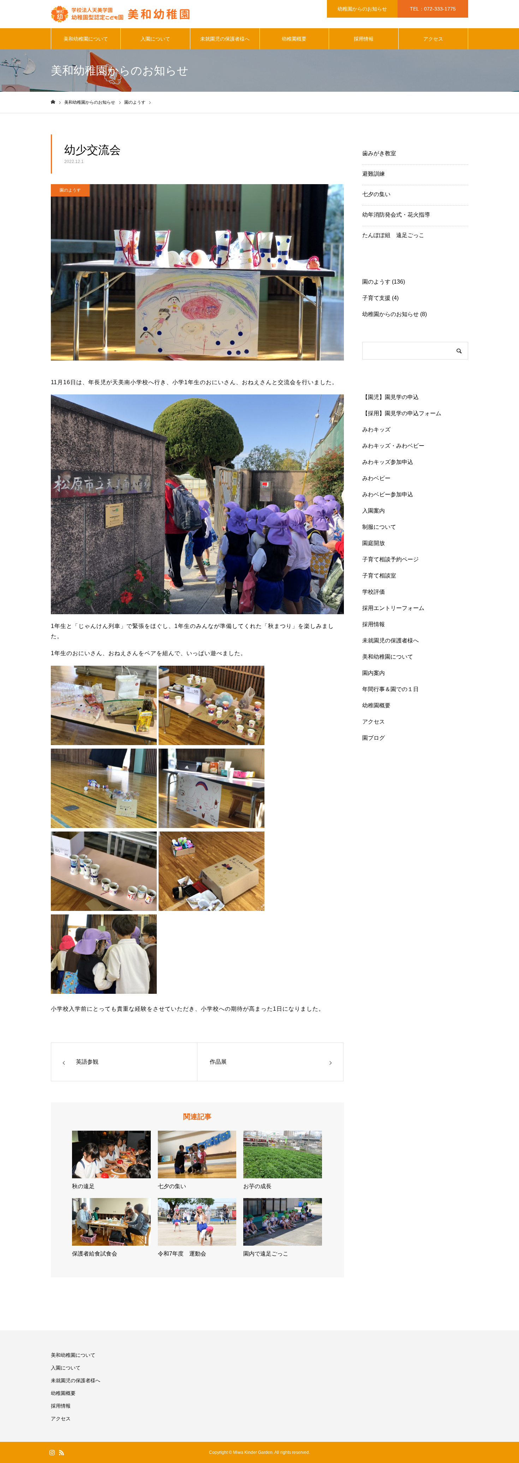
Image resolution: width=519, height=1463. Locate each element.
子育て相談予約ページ (390, 559)
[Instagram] (51, 1452)
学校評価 (373, 592)
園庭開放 (373, 543)
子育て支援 (376, 298)
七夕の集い (376, 194)
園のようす (70, 190)
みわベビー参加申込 (387, 494)
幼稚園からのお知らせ (362, 9)
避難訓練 (373, 174)
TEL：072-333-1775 (433, 9)
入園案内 (373, 511)
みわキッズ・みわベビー (393, 446)
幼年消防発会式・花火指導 (396, 215)
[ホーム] (53, 102)
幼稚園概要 (294, 39)
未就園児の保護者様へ (225, 39)
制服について (379, 527)
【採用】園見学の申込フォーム (401, 413)
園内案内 (373, 673)
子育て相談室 (379, 576)
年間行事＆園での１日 (390, 689)
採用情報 (364, 39)
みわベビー (376, 478)
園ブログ (373, 738)
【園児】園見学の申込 (390, 397)
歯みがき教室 (379, 153)
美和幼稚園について (86, 39)
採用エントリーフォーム (393, 608)
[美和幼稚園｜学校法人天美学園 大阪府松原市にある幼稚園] (121, 14)
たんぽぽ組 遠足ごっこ (393, 235)
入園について (155, 39)
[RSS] (61, 1452)
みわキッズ (382, 430)
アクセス (433, 39)
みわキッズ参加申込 (387, 462)
